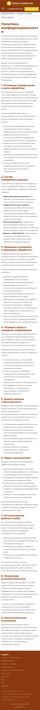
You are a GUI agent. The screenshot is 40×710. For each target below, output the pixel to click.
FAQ (2, 683)
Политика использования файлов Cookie (15, 697)
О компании (5, 673)
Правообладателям (8, 699)
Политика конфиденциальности (11, 691)
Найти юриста (31, 9)
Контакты (4, 676)
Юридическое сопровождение (12, 670)
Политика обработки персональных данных (16, 694)
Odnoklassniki (19, 707)
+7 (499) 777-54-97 (15, 9)
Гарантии (4, 686)
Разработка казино (8, 13)
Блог (3, 680)
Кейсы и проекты (7, 17)
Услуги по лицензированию (11, 657)
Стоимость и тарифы (24, 13)
